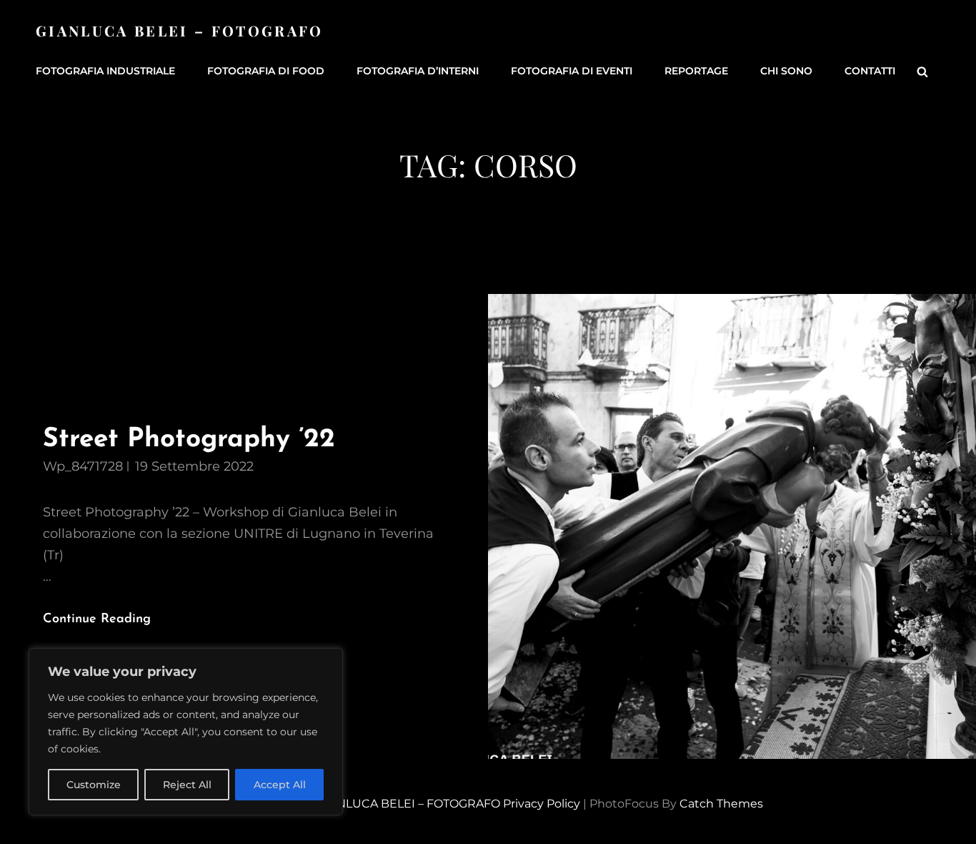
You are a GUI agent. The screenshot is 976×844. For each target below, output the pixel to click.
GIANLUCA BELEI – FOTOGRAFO (180, 30)
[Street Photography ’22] (732, 526)
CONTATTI (870, 70)
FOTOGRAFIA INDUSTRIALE (105, 70)
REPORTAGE (696, 70)
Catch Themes (721, 803)
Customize (93, 784)
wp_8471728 (83, 466)
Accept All (280, 784)
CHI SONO (786, 70)
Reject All (187, 784)
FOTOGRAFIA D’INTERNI (418, 70)
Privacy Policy (541, 803)
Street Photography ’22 (189, 439)
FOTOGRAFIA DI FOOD (265, 70)
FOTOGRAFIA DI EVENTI (571, 70)
